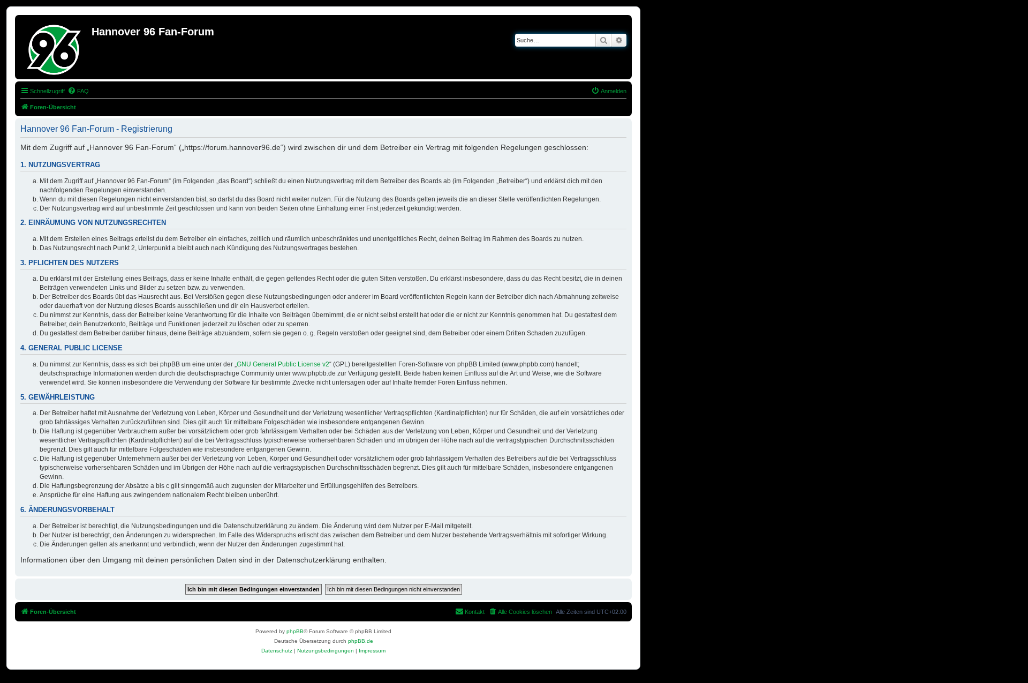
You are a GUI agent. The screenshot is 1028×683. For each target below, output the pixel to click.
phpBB (295, 631)
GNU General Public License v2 (283, 364)
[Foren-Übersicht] (55, 47)
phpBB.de (360, 641)
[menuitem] (78, 91)
